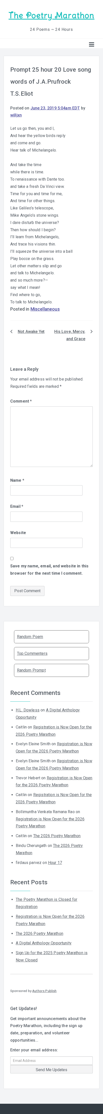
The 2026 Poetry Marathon (57, 835)
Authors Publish (44, 991)
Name (17, 480)
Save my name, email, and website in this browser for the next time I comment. (49, 570)
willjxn (16, 115)
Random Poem (30, 636)
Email (16, 506)
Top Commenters (32, 653)
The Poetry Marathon (51, 15)
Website (18, 532)
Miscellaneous (45, 309)
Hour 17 (55, 862)
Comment (21, 401)
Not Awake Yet (31, 331)
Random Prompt (31, 670)
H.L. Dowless (28, 710)
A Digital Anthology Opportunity (44, 943)
